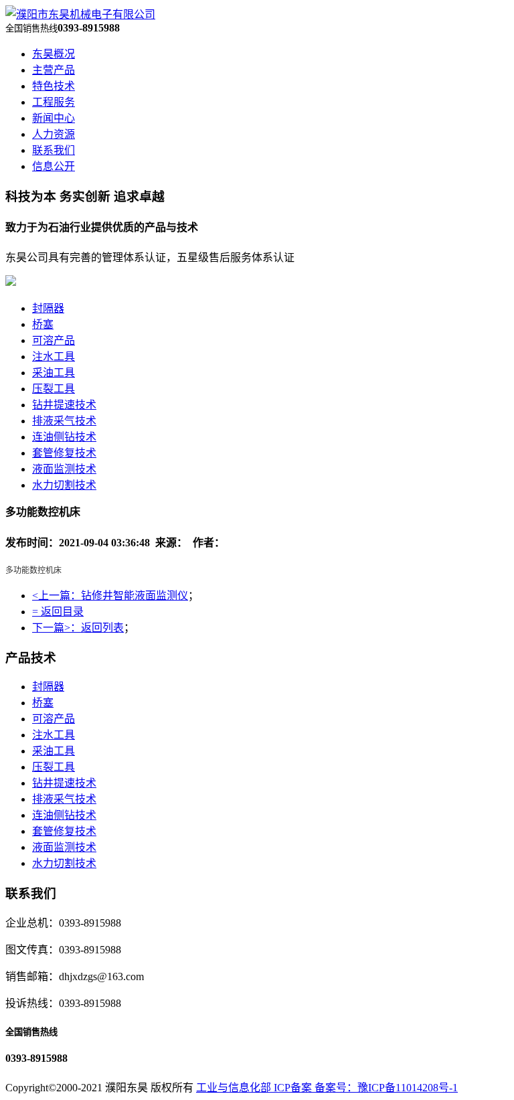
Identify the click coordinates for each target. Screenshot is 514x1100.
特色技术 (53, 86)
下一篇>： (56, 627)
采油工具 (53, 372)
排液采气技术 (64, 420)
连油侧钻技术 (64, 437)
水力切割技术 (64, 485)
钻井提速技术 (64, 404)
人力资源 (53, 134)
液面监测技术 (64, 469)
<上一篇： (56, 595)
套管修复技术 (64, 453)
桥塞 (43, 324)
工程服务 (53, 102)
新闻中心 (53, 118)
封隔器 (48, 308)
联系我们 (53, 150)
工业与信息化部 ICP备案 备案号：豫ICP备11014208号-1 (327, 1087)
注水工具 (53, 356)
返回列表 (102, 627)
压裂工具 (53, 388)
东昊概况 (53, 54)
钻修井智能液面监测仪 (134, 595)
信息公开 (53, 166)
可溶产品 (53, 340)
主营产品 (53, 70)
